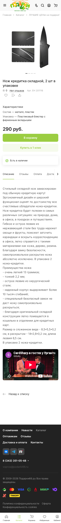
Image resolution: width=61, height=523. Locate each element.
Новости (27, 430)
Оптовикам (10, 436)
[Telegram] (13, 451)
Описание (8, 174)
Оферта (46, 503)
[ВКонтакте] (6, 451)
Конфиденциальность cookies (20, 507)
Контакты (37, 442)
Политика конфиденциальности (21, 503)
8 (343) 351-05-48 (14, 460)
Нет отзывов (17, 90)
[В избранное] (6, 95)
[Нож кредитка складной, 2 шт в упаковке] (30, 47)
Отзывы (23, 174)
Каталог (41, 430)
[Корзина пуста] (55, 5)
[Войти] (48, 5)
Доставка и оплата (15, 442)
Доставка (52, 174)
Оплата (38, 174)
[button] (26, 73)
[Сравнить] (13, 95)
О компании (10, 430)
